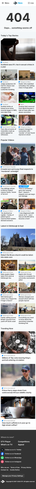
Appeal (21, 445)
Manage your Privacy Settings (12, 476)
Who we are (5, 467)
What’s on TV (6, 445)
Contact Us (4, 470)
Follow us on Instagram (13, 461)
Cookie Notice (15, 470)
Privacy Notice (26, 467)
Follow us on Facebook (13, 453)
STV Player (6, 442)
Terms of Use (15, 467)
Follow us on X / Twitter (13, 450)
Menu (7, 3)
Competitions (24, 442)
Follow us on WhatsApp (13, 457)
